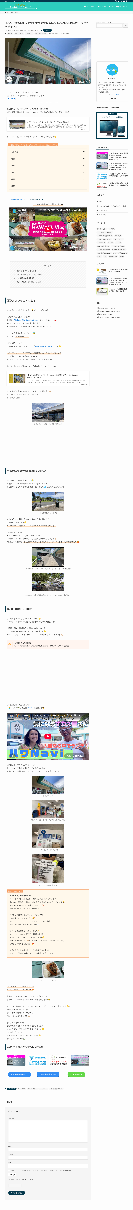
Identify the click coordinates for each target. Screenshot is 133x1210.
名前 (10, 1146)
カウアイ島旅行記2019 (104, 239)
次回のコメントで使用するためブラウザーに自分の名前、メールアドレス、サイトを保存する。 (41, 1170)
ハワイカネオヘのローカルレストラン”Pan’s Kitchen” (48, 122)
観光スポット (113, 256)
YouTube (30, 707)
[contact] (124, 1)
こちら (116, 94)
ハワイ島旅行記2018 (118, 246)
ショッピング (29, 33)
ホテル (99, 256)
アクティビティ (102, 229)
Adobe (101, 202)
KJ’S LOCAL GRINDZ (25, 278)
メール (11, 1154)
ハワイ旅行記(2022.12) (119, 250)
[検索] (126, 1)
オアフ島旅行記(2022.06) (104, 232)
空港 (105, 256)
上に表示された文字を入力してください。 (22, 1179)
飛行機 (122, 256)
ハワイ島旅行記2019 (103, 250)
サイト (10, 1162)
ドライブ (110, 243)
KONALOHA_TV (16, 199)
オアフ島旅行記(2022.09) (104, 236)
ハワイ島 (118, 243)
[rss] (121, 1)
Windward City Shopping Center (29, 274)
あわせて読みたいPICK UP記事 (29, 281)
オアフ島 (10, 33)
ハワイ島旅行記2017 (103, 246)
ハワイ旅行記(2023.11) (120, 253)
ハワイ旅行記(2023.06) (41, 33)
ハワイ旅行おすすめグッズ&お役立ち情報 (112, 206)
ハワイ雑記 (102, 215)
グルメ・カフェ (19, 33)
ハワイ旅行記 (47, 30)
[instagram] (116, 1)
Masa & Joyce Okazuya (44, 346)
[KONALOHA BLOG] (21, 6)
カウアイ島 (118, 236)
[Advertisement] (48, 443)
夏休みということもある (26, 270)
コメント (11, 1118)
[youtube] (118, 1)
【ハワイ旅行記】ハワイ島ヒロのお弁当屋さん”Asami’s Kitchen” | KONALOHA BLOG (53, 376)
